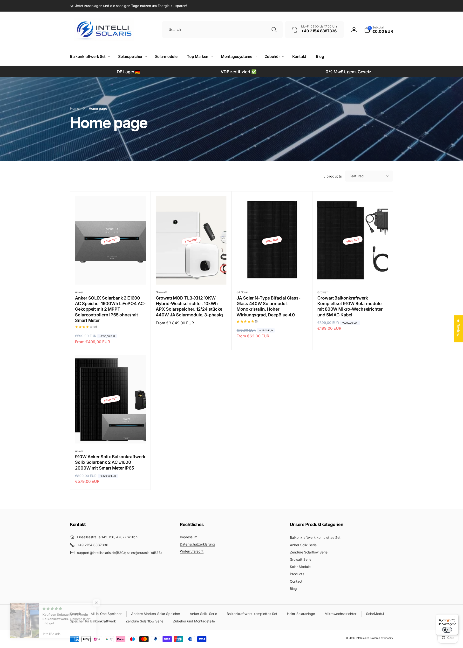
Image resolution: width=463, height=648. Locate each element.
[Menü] (455, 617)
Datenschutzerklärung (197, 544)
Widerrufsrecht (192, 551)
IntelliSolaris (362, 637)
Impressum (188, 537)
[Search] (274, 29)
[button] (378, 29)
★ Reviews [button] (458, 328)
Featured (357, 176)
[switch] (447, 630)
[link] (128, 5)
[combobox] (222, 29)
